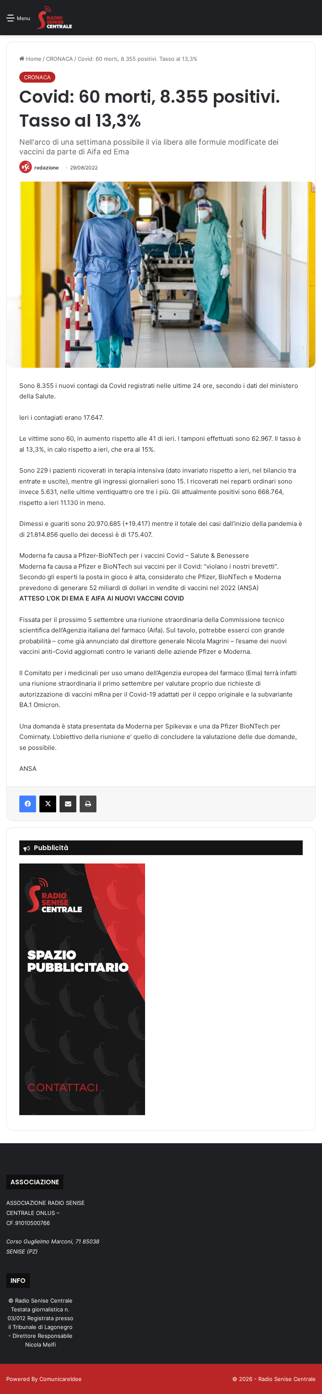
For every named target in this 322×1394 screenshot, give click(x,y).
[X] (47, 804)
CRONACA (59, 58)
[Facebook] (27, 804)
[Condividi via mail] (68, 804)
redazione (46, 167)
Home (33, 58)
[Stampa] (88, 804)
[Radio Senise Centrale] (54, 17)
